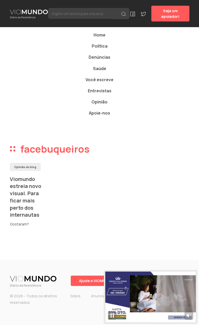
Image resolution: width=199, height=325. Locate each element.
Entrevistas (99, 91)
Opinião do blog (25, 167)
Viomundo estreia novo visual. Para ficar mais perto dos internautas (25, 197)
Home (99, 35)
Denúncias (99, 57)
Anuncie (98, 295)
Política (100, 46)
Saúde (99, 68)
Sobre (75, 295)
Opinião (99, 102)
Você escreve (99, 79)
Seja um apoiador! (170, 13)
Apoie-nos (99, 113)
